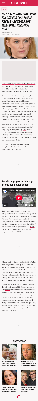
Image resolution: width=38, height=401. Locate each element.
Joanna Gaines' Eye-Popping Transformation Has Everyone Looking (9, 389)
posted (10, 305)
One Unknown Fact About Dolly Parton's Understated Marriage (8, 363)
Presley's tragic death (22, 96)
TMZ (17, 109)
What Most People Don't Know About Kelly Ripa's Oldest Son (28, 389)
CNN (24, 129)
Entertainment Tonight (9, 111)
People (32, 226)
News (4, 9)
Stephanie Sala (7, 32)
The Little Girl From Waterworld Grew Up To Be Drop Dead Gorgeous (28, 364)
